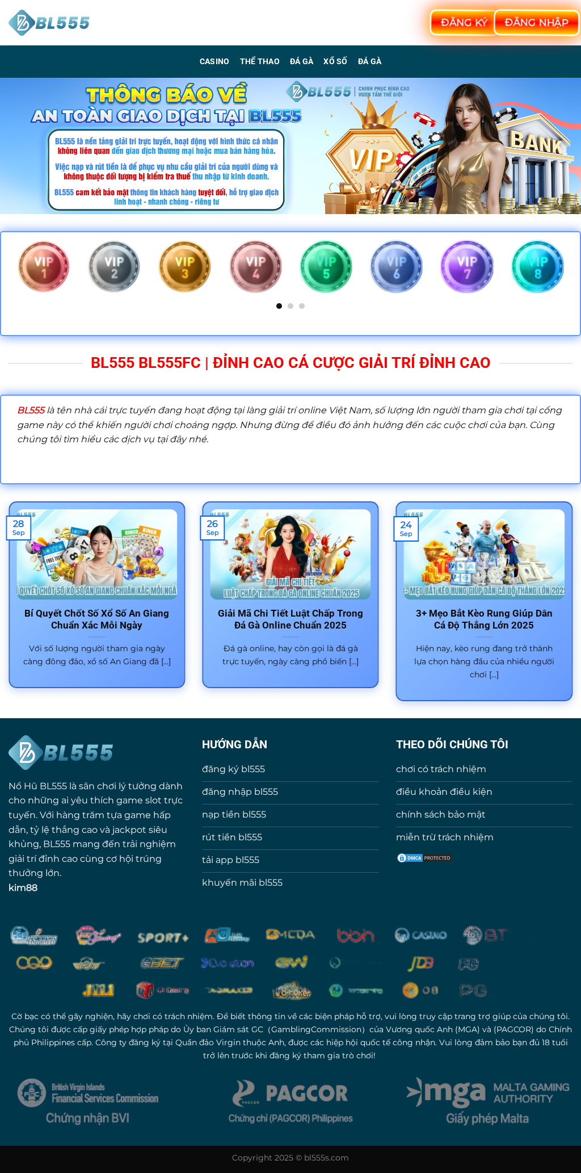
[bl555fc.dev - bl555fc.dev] (50, 23)
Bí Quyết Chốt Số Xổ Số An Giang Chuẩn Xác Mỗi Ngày (96, 619)
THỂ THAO (260, 61)
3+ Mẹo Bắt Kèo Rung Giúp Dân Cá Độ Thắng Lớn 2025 (484, 619)
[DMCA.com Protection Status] (424, 857)
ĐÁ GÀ (301, 61)
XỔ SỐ (335, 61)
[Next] (566, 273)
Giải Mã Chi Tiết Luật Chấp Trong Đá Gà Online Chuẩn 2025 (290, 619)
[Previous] (14, 273)
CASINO (215, 61)
